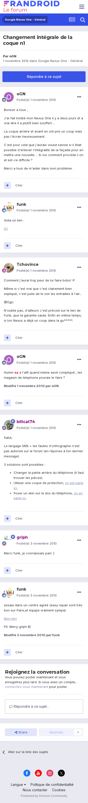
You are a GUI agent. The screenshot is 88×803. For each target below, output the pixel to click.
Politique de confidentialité (52, 784)
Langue (17, 784)
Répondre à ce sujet (44, 76)
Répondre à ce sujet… (31, 706)
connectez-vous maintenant (26, 687)
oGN (12, 56)
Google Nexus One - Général (60, 61)
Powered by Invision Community (44, 796)
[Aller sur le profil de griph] (9, 541)
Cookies (59, 790)
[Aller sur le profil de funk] (9, 207)
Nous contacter (35, 790)
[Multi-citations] (7, 185)
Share (22, 732)
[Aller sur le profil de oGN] (9, 97)
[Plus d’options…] (79, 97)
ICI (6, 229)
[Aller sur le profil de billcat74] (9, 425)
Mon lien (10, 618)
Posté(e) (36, 100)
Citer (19, 185)
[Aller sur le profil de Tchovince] (9, 268)
